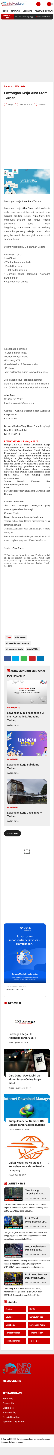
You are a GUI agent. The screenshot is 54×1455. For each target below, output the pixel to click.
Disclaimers (9, 1408)
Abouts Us (8, 1398)
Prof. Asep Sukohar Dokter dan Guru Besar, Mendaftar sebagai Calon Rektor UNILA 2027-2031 (36, 1276)
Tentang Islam (36, 1333)
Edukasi (9, 1317)
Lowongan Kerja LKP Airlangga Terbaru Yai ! (22, 1035)
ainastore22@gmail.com (22, 403)
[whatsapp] (24, 658)
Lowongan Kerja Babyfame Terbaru (23, 766)
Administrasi (14, 708)
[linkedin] (40, 658)
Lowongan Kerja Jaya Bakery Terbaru (24, 814)
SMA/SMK (20, 86)
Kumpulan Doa (36, 1317)
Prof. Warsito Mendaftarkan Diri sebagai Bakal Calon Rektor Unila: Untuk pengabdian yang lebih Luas (36, 1220)
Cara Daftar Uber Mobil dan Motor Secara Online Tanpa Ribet (25, 1079)
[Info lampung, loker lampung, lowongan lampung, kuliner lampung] (14, 7)
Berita (28, 1198)
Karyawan (21, 637)
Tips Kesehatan (13, 1341)
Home (5, 11)
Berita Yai (15, 11)
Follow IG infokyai (44, 11)
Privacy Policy (9, 1412)
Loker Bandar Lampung (18, 643)
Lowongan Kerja (15, 649)
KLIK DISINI (11, 418)
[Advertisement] (27, 50)
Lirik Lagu (10, 1325)
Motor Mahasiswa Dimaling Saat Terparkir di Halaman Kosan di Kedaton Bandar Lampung (35, 1248)
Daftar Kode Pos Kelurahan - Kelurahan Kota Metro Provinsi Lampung (27, 1166)
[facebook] (7, 658)
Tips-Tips (34, 1341)
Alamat (9, 1309)
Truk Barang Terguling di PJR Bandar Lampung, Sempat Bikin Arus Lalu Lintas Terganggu (35, 1192)
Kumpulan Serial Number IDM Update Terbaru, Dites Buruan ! (27, 1122)
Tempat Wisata (13, 1333)
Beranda (8, 86)
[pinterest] (32, 658)
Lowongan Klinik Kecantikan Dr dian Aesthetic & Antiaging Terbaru (25, 716)
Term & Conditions (12, 1417)
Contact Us (8, 1403)
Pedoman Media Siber (13, 1421)
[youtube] (24, 1386)
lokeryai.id (18, 484)
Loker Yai (27, 11)
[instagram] (20, 1386)
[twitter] (15, 658)
